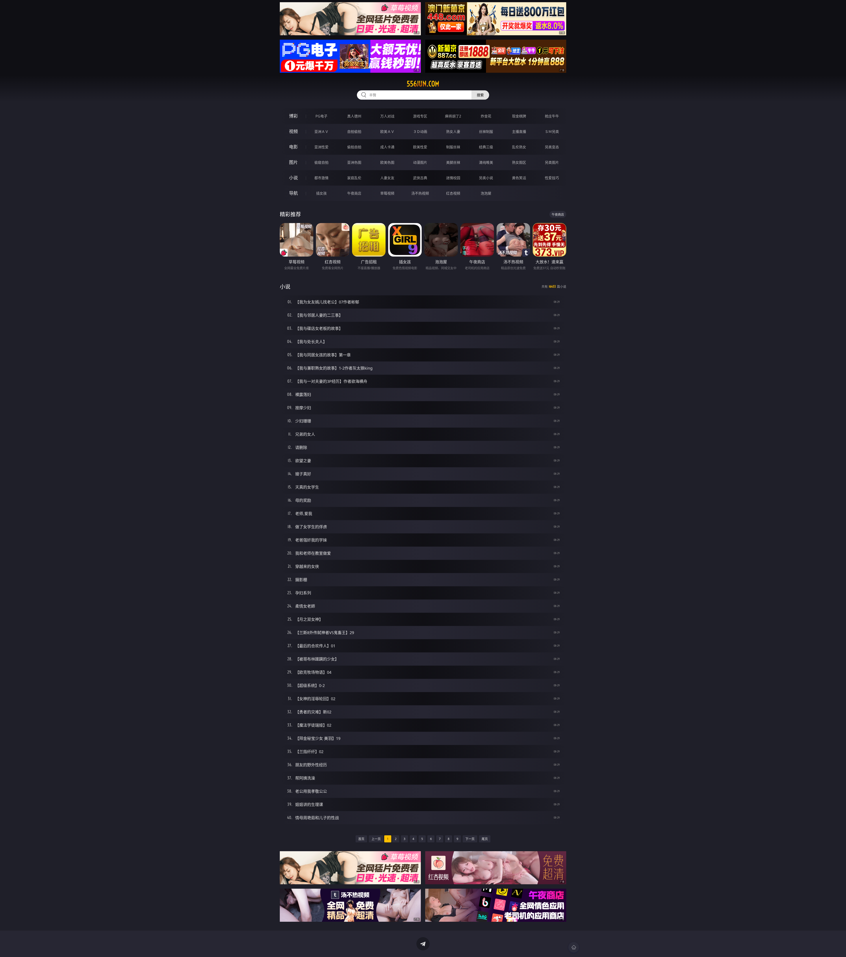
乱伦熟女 (519, 147)
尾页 (485, 839)
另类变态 (552, 147)
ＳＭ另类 (552, 131)
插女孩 (321, 193)
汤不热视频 (420, 193)
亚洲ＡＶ (321, 131)
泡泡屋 (486, 193)
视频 (293, 131)
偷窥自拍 (321, 162)
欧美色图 (387, 162)
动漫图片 (420, 162)
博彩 (293, 116)
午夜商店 (354, 193)
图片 (293, 162)
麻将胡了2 (453, 116)
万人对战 (387, 116)
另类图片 (552, 162)
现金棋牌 (519, 116)
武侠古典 (420, 177)
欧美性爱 (420, 147)
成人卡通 (387, 147)
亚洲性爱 (321, 147)
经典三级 (486, 147)
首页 (361, 839)
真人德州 (354, 116)
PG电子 (321, 116)
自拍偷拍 (354, 131)
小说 (293, 178)
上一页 (376, 839)
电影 (293, 147)
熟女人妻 (453, 131)
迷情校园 (453, 177)
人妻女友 (387, 177)
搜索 (480, 95)
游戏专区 (420, 116)
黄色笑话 (519, 177)
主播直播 (519, 131)
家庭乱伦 (354, 177)
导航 (293, 193)
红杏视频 (453, 193)
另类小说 (486, 177)
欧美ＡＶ (387, 131)
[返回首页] (573, 947)
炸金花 (486, 116)
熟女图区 (519, 162)
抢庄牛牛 (552, 116)
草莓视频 (387, 193)
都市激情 (321, 177)
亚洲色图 (354, 162)
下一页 (470, 839)
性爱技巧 (552, 177)
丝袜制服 (486, 131)
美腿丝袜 (453, 162)
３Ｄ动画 (420, 131)
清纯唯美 (486, 162)
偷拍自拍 (354, 147)
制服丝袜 (453, 147)
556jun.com (423, 83)
